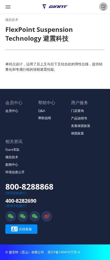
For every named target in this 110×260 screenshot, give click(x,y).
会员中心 (11, 110)
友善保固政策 (80, 125)
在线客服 (21, 229)
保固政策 (77, 133)
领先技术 (11, 19)
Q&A (41, 110)
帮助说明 (44, 118)
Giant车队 (12, 149)
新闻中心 (11, 164)
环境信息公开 (15, 172)
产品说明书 (79, 118)
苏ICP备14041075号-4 (64, 252)
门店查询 (77, 110)
